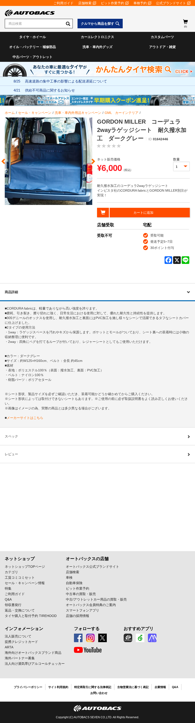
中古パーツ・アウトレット (33, 57)
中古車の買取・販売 (81, 594)
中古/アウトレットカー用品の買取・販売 (96, 599)
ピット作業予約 (112, 3)
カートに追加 (143, 212)
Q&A (8, 599)
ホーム (10, 113)
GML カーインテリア (121, 113)
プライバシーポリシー (28, 687)
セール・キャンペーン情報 (25, 583)
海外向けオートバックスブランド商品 (33, 653)
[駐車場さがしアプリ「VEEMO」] (140, 638)
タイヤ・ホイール (32, 37)
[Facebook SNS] (78, 638)
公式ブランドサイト (171, 3)
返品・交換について (20, 610)
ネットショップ (20, 558)
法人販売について (18, 636)
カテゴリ (11, 572)
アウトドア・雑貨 (162, 47)
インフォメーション (24, 628)
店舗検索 (85, 3)
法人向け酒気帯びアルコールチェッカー (35, 663)
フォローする (87, 628)
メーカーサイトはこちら (25, 418)
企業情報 (160, 687)
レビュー (11, 454)
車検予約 (140, 3)
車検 (69, 577)
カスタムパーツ (162, 37)
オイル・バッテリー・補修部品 (32, 47)
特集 (8, 588)
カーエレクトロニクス (97, 37)
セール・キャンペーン (34, 113)
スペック (11, 436)
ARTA (9, 647)
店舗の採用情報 (77, 616)
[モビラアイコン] (152, 638)
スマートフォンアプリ (82, 610)
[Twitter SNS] (102, 638)
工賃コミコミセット (20, 577)
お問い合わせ (98, 693)
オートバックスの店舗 (87, 558)
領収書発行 (13, 605)
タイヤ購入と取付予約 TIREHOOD (31, 616)
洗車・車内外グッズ (97, 47)
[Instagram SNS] (90, 638)
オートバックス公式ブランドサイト (92, 566)
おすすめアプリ (139, 628)
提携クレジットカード (21, 642)
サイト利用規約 (58, 687)
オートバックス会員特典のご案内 (91, 605)
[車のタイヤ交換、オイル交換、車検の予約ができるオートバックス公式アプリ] (128, 638)
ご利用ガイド (63, 3)
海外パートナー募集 (20, 658)
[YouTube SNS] (88, 650)
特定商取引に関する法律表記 (92, 687)
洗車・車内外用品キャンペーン (78, 113)
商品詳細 (11, 292)
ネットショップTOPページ (25, 566)
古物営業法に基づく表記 (133, 687)
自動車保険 (74, 583)
